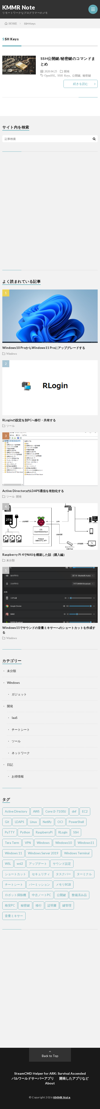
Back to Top (50, 1056)
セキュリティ (41, 874)
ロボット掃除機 (15, 895)
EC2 (85, 811)
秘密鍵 (87, 75)
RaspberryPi (44, 832)
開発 (67, 71)
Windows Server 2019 (43, 853)
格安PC (10, 905)
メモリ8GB (63, 884)
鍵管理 (66, 905)
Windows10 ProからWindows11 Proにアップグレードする (43, 348)
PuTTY (9, 832)
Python (25, 832)
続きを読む (80, 84)
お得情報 (18, 776)
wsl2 (20, 863)
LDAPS (19, 822)
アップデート (38, 863)
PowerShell (76, 822)
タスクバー (63, 874)
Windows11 (86, 843)
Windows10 (63, 843)
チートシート (21, 729)
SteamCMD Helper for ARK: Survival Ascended (50, 1073)
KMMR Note (18, 7)
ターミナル (84, 874)
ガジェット (19, 694)
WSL (8, 863)
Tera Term (12, 843)
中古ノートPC (41, 895)
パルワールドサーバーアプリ (33, 1078)
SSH (76, 832)
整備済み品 (79, 895)
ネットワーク (21, 753)
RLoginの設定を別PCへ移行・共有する (29, 420)
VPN (28, 843)
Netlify (47, 822)
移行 (39, 905)
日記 (10, 764)
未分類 (10, 560)
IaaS (14, 718)
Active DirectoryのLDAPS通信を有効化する (33, 491)
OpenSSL (49, 75)
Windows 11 (13, 853)
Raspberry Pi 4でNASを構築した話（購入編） (34, 554)
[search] (94, 138)
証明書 (52, 905)
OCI (60, 822)
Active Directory (16, 811)
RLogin (62, 832)
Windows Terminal (77, 853)
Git (7, 822)
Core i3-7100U (55, 811)
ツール (10, 425)
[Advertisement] (50, 211)
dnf (74, 811)
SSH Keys (63, 75)
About (50, 1083)
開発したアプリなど (74, 1078)
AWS (36, 811)
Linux (33, 822)
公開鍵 (76, 75)
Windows (11, 353)
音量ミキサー (14, 916)
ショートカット (15, 874)
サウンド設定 (62, 863)
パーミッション (39, 884)
